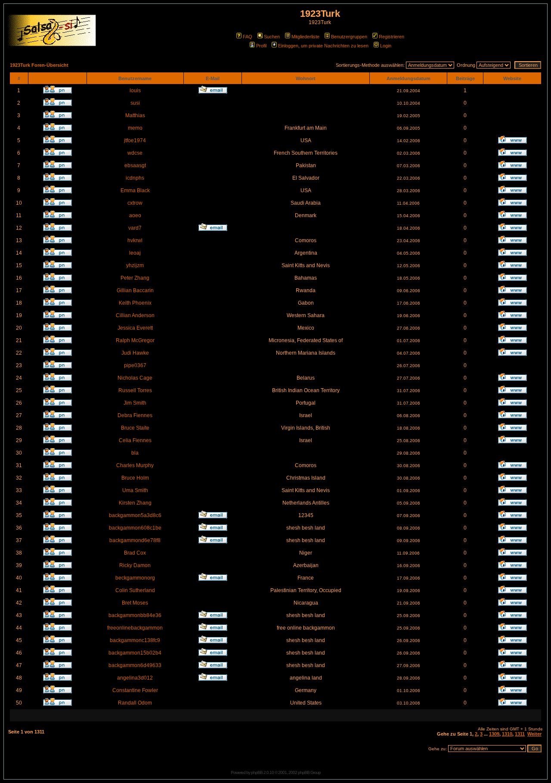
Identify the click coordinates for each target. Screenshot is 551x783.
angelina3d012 (135, 678)
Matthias (135, 115)
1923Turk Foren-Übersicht (39, 65)
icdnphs (135, 178)
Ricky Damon (135, 565)
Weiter (534, 733)
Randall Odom (135, 703)
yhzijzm (135, 265)
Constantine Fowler (135, 690)
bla (135, 453)
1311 (520, 733)
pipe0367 (135, 365)
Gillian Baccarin (135, 290)
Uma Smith (135, 490)
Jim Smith (135, 403)
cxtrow (134, 203)
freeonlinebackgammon (135, 628)
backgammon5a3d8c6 (135, 515)
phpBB (257, 772)
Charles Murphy (135, 465)
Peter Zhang (135, 278)
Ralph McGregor (135, 340)
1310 (507, 733)
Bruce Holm (135, 478)
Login (385, 45)
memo (135, 128)
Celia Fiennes (135, 440)
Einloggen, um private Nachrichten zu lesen (323, 45)
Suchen (272, 36)
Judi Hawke (135, 353)
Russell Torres (135, 390)
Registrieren (391, 36)
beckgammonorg (135, 578)
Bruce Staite (135, 428)
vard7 (135, 228)
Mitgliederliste (305, 36)
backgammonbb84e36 (134, 615)
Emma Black (135, 190)
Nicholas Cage (135, 378)
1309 (494, 733)
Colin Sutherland (135, 590)
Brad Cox (135, 553)
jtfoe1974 (135, 140)
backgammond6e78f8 (135, 540)
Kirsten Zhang (135, 503)
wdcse (134, 153)
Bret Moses (135, 603)
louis (135, 90)
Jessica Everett (135, 328)
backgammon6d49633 (134, 665)
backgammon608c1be (135, 528)
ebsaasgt (135, 165)
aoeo (135, 215)
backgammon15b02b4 (134, 653)
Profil (261, 45)
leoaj (135, 253)
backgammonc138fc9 (135, 640)
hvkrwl (134, 240)
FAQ (247, 36)
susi (135, 103)
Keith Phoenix (135, 303)
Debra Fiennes (135, 415)
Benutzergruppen (349, 36)
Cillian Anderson (135, 315)
